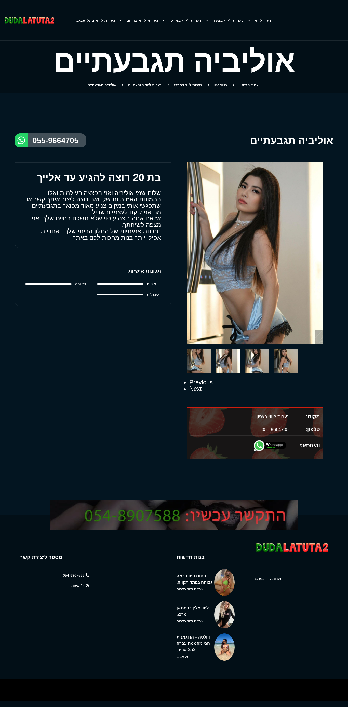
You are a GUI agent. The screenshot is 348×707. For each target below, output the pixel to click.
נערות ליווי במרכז (185, 20)
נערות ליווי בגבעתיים (145, 85)
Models (220, 85)
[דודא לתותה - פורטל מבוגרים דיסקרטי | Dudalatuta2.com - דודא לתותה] (29, 20)
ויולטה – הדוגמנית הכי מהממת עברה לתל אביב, (193, 643)
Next (195, 388)
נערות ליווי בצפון (228, 20)
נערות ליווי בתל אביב (95, 20)
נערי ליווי (263, 20)
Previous (201, 382)
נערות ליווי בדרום (142, 20)
